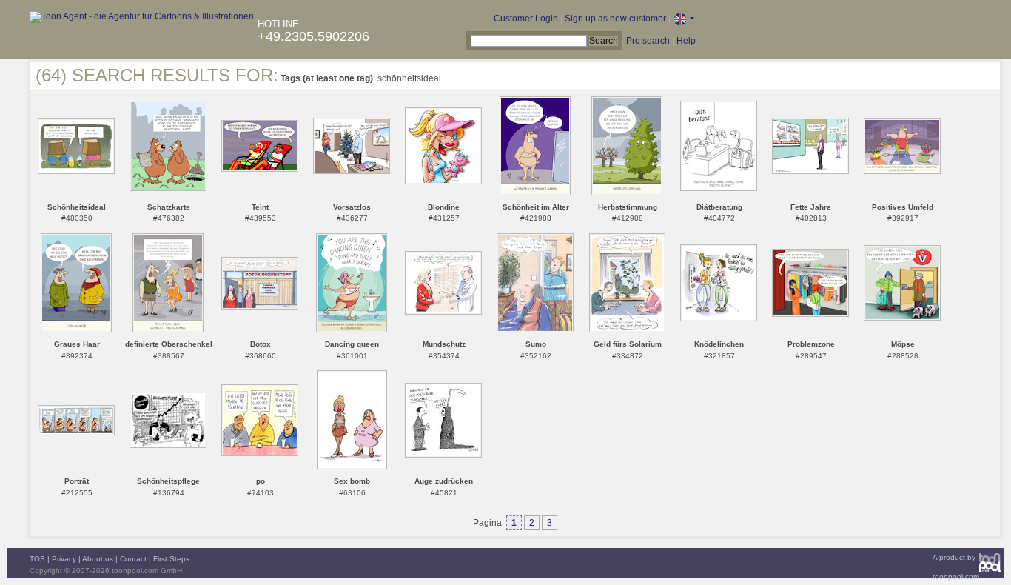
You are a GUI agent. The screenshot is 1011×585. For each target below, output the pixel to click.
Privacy (64, 559)
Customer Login (526, 18)
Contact (133, 559)
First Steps (171, 559)
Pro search (648, 41)
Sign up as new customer (615, 18)
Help (686, 41)
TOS (37, 559)
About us (97, 559)
